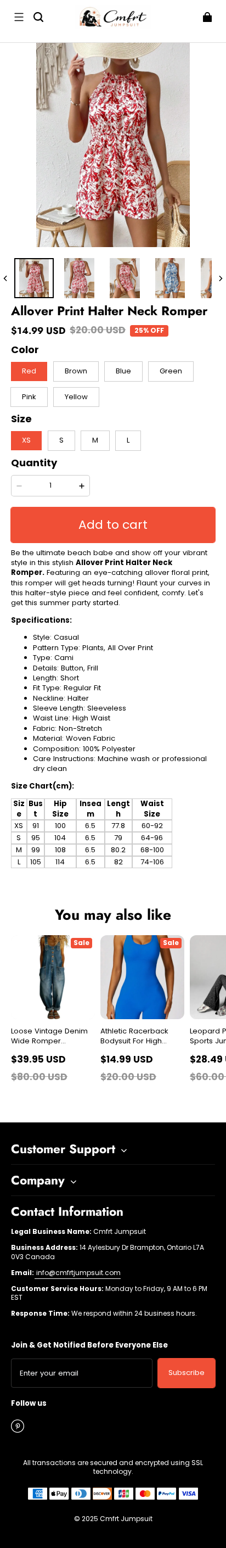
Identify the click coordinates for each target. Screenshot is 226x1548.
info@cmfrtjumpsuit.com (78, 1272)
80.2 (118, 850)
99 (35, 850)
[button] (18, 17)
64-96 (152, 837)
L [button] (128, 440)
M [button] (95, 440)
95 (35, 837)
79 (118, 837)
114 (60, 862)
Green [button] (171, 371)
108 (60, 850)
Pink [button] (29, 397)
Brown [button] (76, 371)
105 (35, 862)
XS (18, 825)
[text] (113, 750)
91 (35, 825)
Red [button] (29, 371)
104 (60, 837)
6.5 (90, 825)
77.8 (118, 825)
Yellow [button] (76, 397)
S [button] (61, 440)
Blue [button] (123, 371)
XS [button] (26, 440)
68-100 (152, 850)
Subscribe (186, 1372)
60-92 (152, 825)
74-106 (152, 862)
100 (60, 825)
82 (118, 862)
